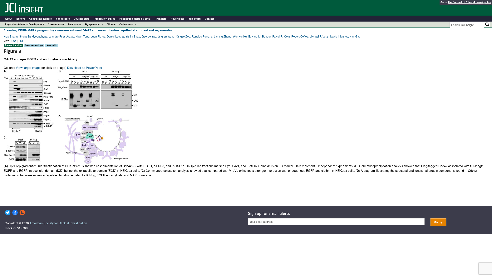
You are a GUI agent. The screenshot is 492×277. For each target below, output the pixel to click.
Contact (209, 18)
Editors (20, 18)
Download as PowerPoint (84, 67)
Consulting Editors (40, 18)
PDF (21, 41)
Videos (111, 24)
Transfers (160, 18)
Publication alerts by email (135, 18)
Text (13, 41)
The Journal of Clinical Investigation (469, 2)
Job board (195, 18)
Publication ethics (104, 18)
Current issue (56, 24)
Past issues (74, 24)
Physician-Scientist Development (24, 24)
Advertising (177, 18)
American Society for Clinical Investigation (58, 223)
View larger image (28, 67)
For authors (63, 18)
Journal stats (81, 18)
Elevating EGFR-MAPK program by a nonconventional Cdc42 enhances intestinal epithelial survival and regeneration (89, 30)
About (8, 18)
